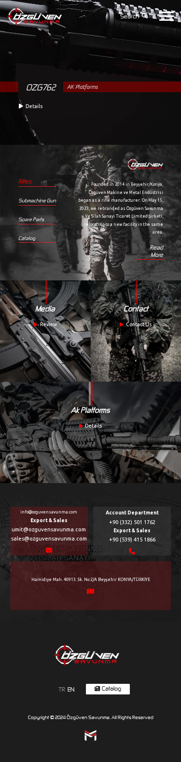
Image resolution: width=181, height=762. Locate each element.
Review (48, 324)
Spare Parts (31, 219)
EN (71, 689)
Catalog (26, 238)
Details (93, 425)
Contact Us (139, 324)
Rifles (24, 181)
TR (61, 689)
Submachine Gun (37, 200)
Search (129, 16)
